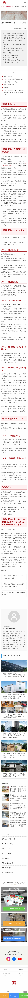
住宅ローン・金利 (7, 844)
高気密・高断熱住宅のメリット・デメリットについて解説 (13, 577)
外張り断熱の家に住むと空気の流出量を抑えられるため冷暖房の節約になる (14, 92)
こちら (18, 566)
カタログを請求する (15, 908)
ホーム (2, 6)
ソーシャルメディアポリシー (21, 973)
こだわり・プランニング (9, 839)
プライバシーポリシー (7, 973)
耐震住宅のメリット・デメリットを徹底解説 (13, 594)
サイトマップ (21, 975)
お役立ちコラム (9, 6)
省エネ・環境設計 (7, 872)
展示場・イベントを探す (15, 923)
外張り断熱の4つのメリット (12, 82)
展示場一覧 (4, 995)
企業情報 (21, 969)
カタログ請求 (24, 995)
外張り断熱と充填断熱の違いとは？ (14, 79)
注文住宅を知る (6, 868)
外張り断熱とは (8, 76)
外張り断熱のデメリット (11, 84)
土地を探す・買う (7, 848)
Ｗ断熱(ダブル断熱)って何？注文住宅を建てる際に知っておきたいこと (14, 585)
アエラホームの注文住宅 (8, 557)
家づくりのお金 (6, 853)
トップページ (7, 969)
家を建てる (5, 858)
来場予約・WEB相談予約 (15, 995)
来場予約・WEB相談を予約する (15, 938)
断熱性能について (7, 863)
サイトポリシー (7, 975)
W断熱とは (7, 87)
